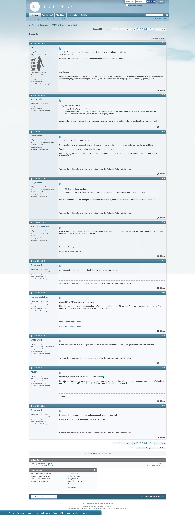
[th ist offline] (38, 63)
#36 (163, 261)
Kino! (38, 34)
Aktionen (56, 19)
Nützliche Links (67, 19)
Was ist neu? (47, 15)
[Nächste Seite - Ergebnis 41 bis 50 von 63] (156, 29)
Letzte (161, 29)
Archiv (152, 497)
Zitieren (162, 90)
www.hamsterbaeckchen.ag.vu (70, 251)
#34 (163, 178)
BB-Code (71, 474)
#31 (163, 43)
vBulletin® (94, 506)
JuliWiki (84, 15)
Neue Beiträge (35, 19)
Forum (35, 15)
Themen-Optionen (157, 38)
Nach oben (161, 448)
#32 (163, 95)
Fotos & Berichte (43, 513)
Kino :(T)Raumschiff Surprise (41, 464)
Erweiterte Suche (160, 19)
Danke (75, 513)
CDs (68, 513)
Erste (130, 29)
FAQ (55, 513)
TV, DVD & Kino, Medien (61, 25)
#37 (163, 293)
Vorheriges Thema (90, 454)
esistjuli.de (72, 15)
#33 (163, 131)
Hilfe (161, 2)
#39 (163, 367)
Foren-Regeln (73, 488)
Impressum (86, 513)
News (11, 513)
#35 (163, 222)
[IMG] (70, 479)
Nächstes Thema (105, 454)
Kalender (48, 19)
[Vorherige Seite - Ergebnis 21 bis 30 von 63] (134, 29)
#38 (163, 335)
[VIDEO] (71, 481)
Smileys (70, 476)
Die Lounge (44, 25)
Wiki (62, 513)
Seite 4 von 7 (119, 29)
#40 (163, 406)
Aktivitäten (60, 15)
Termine (20, 513)
